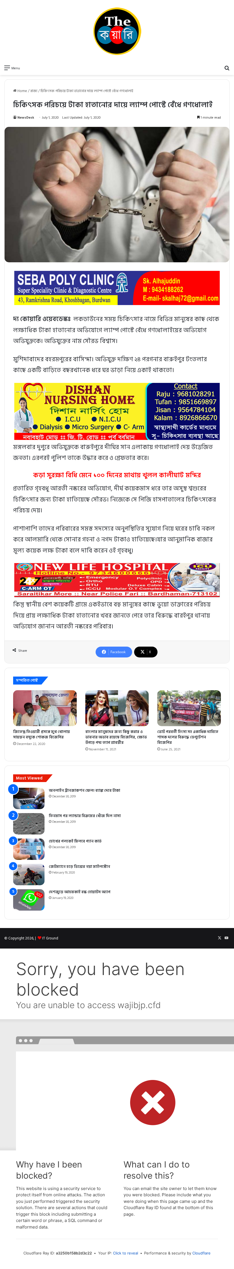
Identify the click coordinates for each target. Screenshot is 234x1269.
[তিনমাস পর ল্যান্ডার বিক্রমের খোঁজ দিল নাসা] (29, 824)
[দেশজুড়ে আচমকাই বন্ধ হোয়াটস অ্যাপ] (29, 900)
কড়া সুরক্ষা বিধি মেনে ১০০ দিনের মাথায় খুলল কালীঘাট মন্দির (117, 475)
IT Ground (50, 938)
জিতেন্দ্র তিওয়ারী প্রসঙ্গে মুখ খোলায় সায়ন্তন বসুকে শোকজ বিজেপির (41, 734)
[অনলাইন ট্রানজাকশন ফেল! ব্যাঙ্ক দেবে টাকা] (29, 798)
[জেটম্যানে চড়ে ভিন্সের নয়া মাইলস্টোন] (29, 874)
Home (22, 91)
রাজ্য (33, 91)
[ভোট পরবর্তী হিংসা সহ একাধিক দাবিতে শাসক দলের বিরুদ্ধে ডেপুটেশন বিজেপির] (189, 708)
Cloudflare (201, 1253)
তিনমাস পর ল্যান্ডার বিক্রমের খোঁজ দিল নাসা (85, 816)
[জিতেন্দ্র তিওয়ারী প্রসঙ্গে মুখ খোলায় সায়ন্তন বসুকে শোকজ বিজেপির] (45, 708)
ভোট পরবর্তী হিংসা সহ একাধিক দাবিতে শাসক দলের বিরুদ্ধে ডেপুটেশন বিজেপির (187, 737)
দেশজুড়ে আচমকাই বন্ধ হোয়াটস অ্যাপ (79, 892)
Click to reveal (125, 1253)
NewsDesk (25, 117)
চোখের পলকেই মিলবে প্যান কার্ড (75, 841)
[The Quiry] (117, 31)
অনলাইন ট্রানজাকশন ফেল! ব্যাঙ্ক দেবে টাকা (84, 790)
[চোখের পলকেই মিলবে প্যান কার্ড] (29, 849)
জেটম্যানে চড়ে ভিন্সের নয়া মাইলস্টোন (79, 866)
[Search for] (227, 68)
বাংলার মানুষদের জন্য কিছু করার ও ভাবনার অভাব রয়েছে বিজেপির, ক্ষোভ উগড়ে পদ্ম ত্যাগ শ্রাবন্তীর (116, 737)
